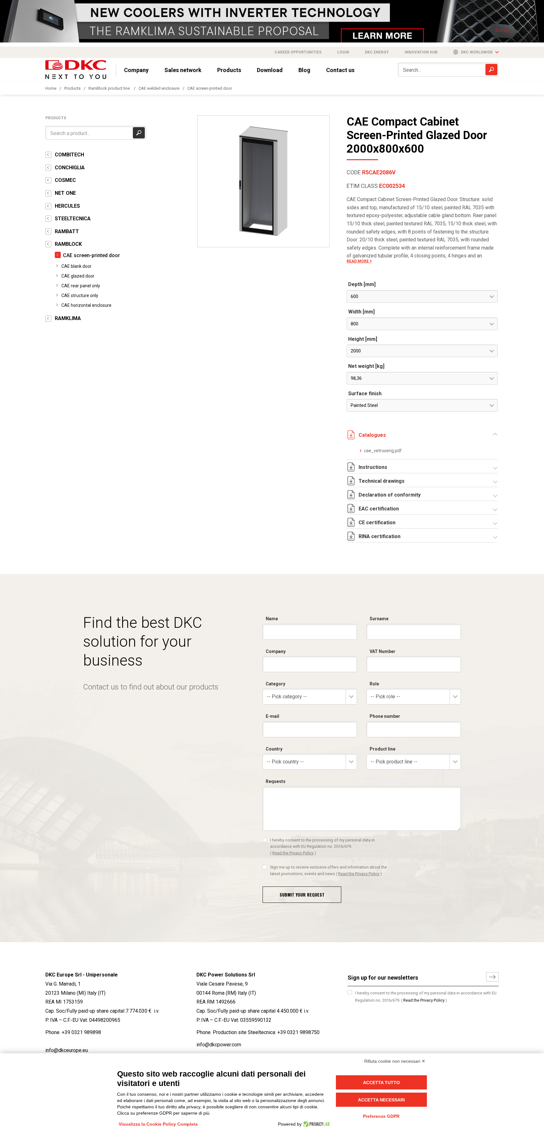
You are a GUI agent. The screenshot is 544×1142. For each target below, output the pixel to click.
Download (270, 70)
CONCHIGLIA (70, 168)
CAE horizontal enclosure (86, 305)
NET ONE (65, 193)
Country (274, 748)
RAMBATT (67, 231)
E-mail (272, 716)
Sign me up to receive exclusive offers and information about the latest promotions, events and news (328, 870)
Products (229, 70)
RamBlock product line (109, 88)
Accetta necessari (381, 1099)
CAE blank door (76, 266)
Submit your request (302, 894)
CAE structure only (79, 295)
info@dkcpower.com (218, 1045)
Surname (379, 618)
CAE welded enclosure (159, 88)
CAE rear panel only (80, 285)
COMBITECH (69, 155)
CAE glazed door (77, 275)
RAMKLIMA (68, 318)
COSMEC (65, 180)
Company (136, 70)
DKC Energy (377, 52)
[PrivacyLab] (316, 1124)
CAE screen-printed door (209, 88)
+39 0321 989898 (81, 1032)
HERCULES (67, 206)
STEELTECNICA (73, 219)
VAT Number (382, 651)
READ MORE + (359, 261)
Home (50, 88)
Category (275, 683)
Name (272, 618)
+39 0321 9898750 (298, 1032)
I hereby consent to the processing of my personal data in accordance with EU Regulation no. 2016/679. (322, 846)
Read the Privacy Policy (293, 853)
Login (343, 52)
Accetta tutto (381, 1082)
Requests (276, 781)
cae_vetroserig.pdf (383, 450)
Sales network (182, 70)
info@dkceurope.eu (66, 1050)
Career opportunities (298, 52)
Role (374, 683)
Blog (304, 70)
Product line (382, 748)
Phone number (385, 716)
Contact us (340, 70)
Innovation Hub (421, 52)
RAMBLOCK (68, 244)
